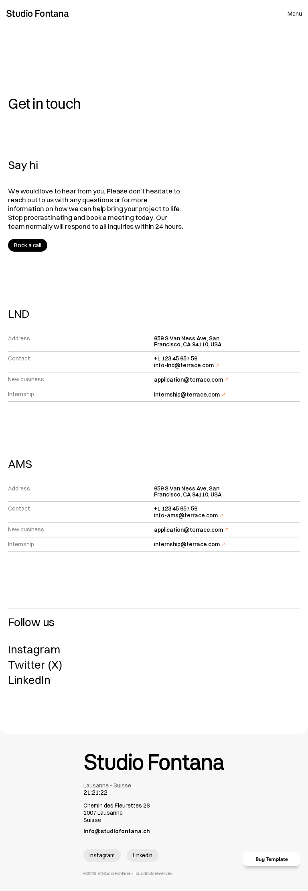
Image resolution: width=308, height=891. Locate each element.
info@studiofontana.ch (116, 831)
